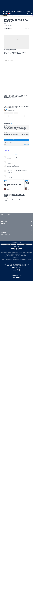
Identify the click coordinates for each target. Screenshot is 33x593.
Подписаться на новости (5, 214)
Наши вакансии (3, 230)
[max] (19, 249)
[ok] (16, 249)
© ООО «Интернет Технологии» (16, 275)
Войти (6, 144)
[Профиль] (32, 13)
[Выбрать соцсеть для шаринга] (28, 28)
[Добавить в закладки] (26, 28)
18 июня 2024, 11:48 (6, 25)
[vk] (14, 249)
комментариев (8, 28)
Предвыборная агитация (5, 234)
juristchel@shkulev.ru (25, 256)
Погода (12, 11)
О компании (3, 225)
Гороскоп (23, 11)
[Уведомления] (30, 13)
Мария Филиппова (9, 109)
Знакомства (8, 11)
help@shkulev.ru (18, 257)
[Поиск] (28, 13)
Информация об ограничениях (16, 260)
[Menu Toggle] (1, 13)
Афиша (20, 11)
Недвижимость (3, 11)
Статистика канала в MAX (5, 236)
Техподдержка (3, 232)
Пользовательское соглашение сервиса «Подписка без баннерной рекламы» (16, 265)
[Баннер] (4, 15)
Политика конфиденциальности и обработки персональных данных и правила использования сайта (16, 264)
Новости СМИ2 (6, 150)
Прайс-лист (3, 223)
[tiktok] (21, 249)
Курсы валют (28, 11)
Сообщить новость (4, 216)
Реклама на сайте (4, 221)
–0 (28, 137)
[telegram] (12, 249)
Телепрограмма (16, 11)
